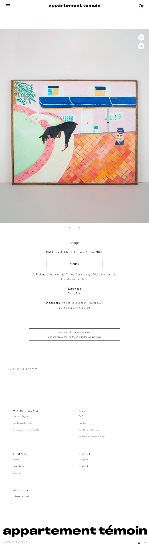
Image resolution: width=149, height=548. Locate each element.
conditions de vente (22, 423)
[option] (145, 542)
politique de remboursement (92, 436)
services (17, 472)
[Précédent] (69, 227)
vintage (74, 242)
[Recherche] (141, 6)
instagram (83, 459)
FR (139, 542)
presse (16, 459)
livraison (83, 423)
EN (145, 542)
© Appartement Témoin (17, 542)
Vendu (74, 263)
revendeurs (18, 466)
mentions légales (21, 416)
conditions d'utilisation (89, 429)
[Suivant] (79, 227)
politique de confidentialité (26, 429)
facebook (83, 466)
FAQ (81, 416)
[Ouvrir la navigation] (7, 5)
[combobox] (139, 542)
